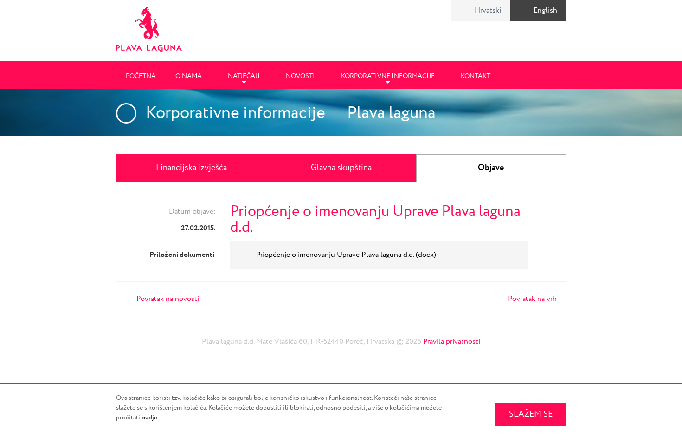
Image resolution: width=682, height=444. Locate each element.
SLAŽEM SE (531, 414)
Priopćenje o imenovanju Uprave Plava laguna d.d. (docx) (346, 254)
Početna (141, 76)
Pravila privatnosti (451, 341)
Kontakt (475, 76)
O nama (188, 76)
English (545, 10)
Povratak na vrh (532, 299)
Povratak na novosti (167, 299)
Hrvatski (488, 10)
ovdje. (150, 417)
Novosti (300, 76)
